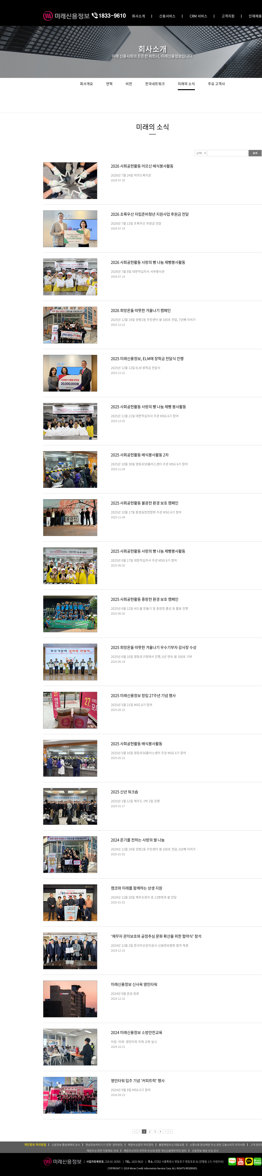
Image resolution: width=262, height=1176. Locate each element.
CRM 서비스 (198, 16)
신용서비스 (167, 16)
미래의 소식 (186, 83)
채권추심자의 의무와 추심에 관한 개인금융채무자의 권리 (155, 1150)
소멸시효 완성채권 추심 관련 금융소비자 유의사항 (217, 1144)
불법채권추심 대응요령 (171, 1144)
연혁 (109, 83)
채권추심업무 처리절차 (140, 1144)
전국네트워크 (155, 83)
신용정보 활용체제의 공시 (66, 1144)
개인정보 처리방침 (35, 1144)
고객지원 (228, 16)
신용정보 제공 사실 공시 (205, 1150)
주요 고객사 (216, 83)
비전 (129, 83)
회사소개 (138, 16)
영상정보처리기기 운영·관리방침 (104, 1144)
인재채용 (255, 16)
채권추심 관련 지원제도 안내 (102, 1150)
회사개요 (86, 83)
